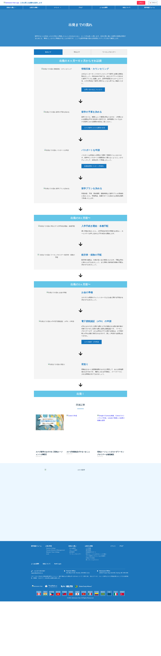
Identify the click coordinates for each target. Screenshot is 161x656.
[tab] (48, 52)
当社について (126, 7)
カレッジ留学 (73, 550)
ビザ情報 (88, 548)
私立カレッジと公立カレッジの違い (96, 554)
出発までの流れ (90, 558)
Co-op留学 (72, 548)
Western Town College (52, 552)
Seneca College (51, 548)
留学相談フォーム (149, 7)
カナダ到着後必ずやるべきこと (78, 452)
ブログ (80, 7)
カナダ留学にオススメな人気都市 (95, 556)
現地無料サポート (91, 552)
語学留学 (72, 552)
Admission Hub (76, 598)
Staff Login (57, 563)
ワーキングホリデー (75, 554)
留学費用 (88, 550)
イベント (113, 546)
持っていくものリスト (92, 559)
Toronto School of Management (55, 550)
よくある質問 (103, 7)
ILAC (47, 554)
